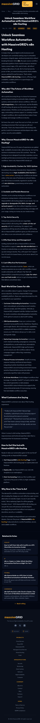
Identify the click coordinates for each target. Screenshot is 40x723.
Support (20, 697)
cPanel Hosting (20, 652)
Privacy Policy (20, 708)
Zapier (25, 266)
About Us (20, 685)
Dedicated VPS (20, 647)
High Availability (20, 674)
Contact (20, 688)
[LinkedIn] (24, 625)
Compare (20, 677)
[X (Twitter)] (20, 625)
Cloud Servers (20, 641)
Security (20, 663)
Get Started (25, 4)
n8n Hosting (22, 460)
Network (20, 672)
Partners (20, 694)
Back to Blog (21, 604)
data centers (10, 175)
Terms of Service (20, 705)
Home (3, 11)
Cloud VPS (20, 644)
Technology (20, 666)
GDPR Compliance (20, 710)
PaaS (20, 655)
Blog (9, 11)
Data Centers (20, 669)
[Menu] (37, 4)
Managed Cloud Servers (20, 649)
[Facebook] (15, 625)
